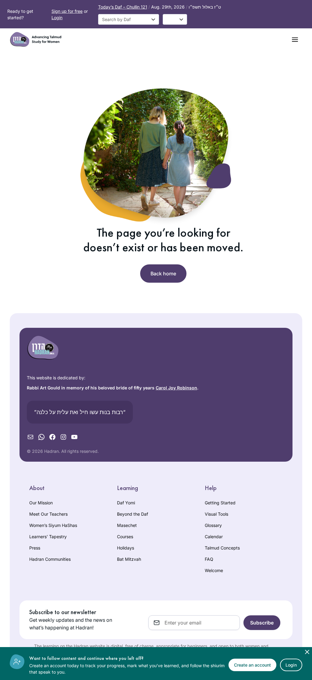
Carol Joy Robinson (176, 387)
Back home (163, 273)
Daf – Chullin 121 (122, 6)
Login (56, 17)
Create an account (252, 664)
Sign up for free (67, 11)
